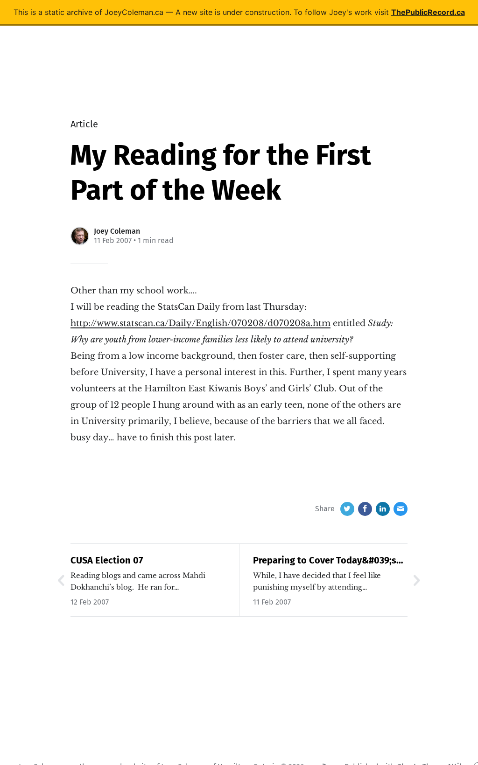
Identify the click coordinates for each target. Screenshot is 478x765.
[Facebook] (365, 509)
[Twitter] (347, 509)
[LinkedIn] (383, 509)
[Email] (401, 509)
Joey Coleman (117, 231)
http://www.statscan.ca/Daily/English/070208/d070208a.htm (200, 323)
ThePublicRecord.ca (428, 12)
